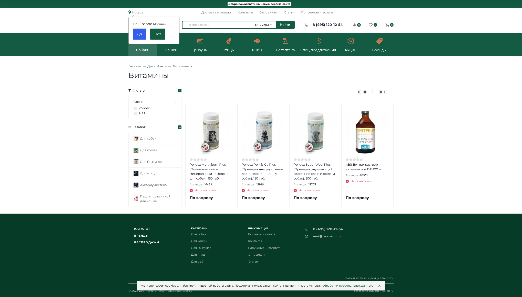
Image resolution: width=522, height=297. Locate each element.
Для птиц (198, 254)
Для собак (198, 234)
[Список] (385, 92)
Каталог (142, 228)
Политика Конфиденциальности (369, 278)
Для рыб (197, 261)
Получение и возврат (264, 247)
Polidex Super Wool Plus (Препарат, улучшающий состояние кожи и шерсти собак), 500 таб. (314, 171)
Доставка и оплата (261, 234)
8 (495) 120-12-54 (328, 25)
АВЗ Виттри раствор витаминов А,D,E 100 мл (364, 167)
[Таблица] (391, 92)
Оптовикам (256, 254)
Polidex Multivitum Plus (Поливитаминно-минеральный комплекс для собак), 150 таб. (209, 171)
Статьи (253, 261)
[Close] (379, 285)
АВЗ (141, 113)
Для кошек (199, 241)
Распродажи (146, 242)
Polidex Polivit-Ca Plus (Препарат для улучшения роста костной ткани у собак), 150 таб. (262, 171)
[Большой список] (365, 92)
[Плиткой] (380, 92)
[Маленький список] (359, 92)
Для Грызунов (201, 247)
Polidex (144, 108)
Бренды (141, 235)
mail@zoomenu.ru (327, 236)
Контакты (255, 241)
